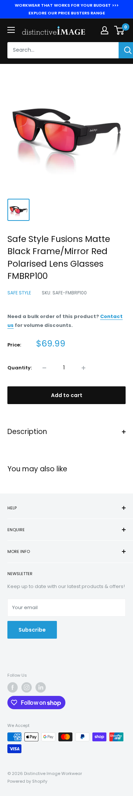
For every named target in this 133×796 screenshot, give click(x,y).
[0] (119, 30)
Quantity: (19, 367)
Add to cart (66, 395)
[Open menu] (11, 30)
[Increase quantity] (83, 368)
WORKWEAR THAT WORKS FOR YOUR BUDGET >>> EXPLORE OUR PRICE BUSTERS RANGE (67, 9)
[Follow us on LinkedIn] (40, 687)
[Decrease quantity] (44, 368)
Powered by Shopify (27, 781)
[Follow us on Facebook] (12, 687)
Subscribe (32, 629)
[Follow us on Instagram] (26, 687)
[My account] (104, 30)
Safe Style (19, 293)
